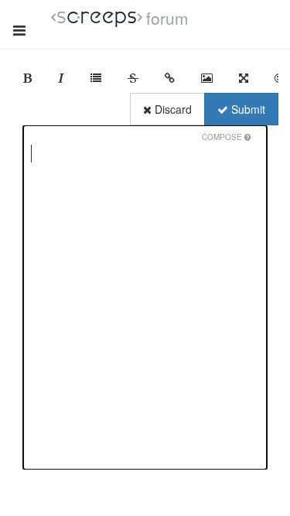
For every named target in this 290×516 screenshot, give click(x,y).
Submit (246, 109)
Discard (172, 109)
